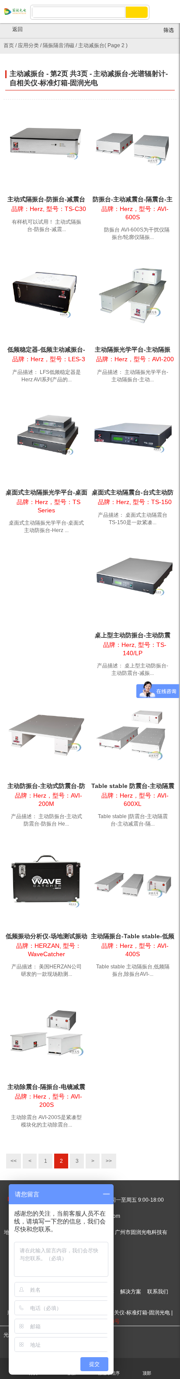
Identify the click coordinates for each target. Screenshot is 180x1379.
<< (13, 1161)
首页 (8, 45)
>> (109, 1161)
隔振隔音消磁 (58, 45)
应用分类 (28, 45)
